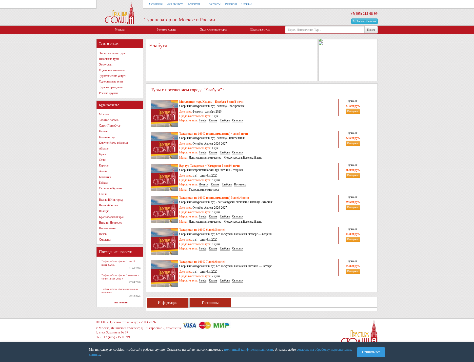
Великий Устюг (108, 205)
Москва (119, 29)
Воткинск (240, 184)
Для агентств (175, 4)
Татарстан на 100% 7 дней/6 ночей (202, 261)
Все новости (121, 302)
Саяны (103, 194)
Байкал (103, 182)
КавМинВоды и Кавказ (113, 143)
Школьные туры (260, 29)
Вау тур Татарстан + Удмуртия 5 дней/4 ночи (209, 165)
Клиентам (194, 4)
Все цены (352, 111)
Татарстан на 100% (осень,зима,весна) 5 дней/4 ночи (214, 197)
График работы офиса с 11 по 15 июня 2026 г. (118, 263)
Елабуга (225, 120)
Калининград (107, 137)
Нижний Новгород (110, 222)
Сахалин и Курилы (110, 188)
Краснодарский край (111, 217)
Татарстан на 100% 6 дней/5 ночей (202, 229)
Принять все (371, 352)
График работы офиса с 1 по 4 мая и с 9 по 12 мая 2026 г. (120, 277)
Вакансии (231, 4)
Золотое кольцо (166, 29)
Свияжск (237, 120)
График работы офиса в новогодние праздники (119, 291)
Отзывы (246, 4)
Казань (103, 131)
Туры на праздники (110, 87)
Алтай (103, 171)
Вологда (104, 211)
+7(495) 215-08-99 (364, 14)
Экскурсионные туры (213, 29)
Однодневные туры (111, 81)
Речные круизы (108, 93)
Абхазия (104, 148)
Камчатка (105, 177)
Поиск (371, 30)
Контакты (214, 4)
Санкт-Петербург (109, 125)
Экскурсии (105, 64)
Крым (102, 154)
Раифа (202, 120)
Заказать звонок (366, 21)
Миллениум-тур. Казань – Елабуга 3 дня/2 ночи (211, 101)
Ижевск (203, 184)
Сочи (102, 160)
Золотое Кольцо (108, 120)
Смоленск (105, 239)
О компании (155, 4)
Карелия (104, 165)
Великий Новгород (111, 199)
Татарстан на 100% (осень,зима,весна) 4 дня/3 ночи (213, 133)
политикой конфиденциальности (248, 349)
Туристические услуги (112, 76)
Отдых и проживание (112, 70)
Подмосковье (107, 228)
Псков (103, 234)
